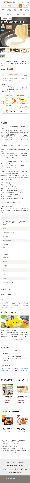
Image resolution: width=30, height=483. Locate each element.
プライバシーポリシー (12, 462)
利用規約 (21, 465)
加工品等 (14, 440)
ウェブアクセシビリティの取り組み (11, 469)
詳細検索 (26, 6)
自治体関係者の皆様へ (12, 465)
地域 (15, 10)
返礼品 (3, 10)
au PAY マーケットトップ (15, 472)
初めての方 (27, 10)
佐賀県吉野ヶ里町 (7, 14)
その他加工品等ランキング (17, 448)
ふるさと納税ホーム (5, 440)
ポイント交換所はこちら (16, 111)
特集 (21, 10)
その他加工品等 (21, 440)
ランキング (9, 10)
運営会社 (21, 462)
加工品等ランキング (5, 448)
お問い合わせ (24, 469)
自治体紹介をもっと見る (21, 339)
